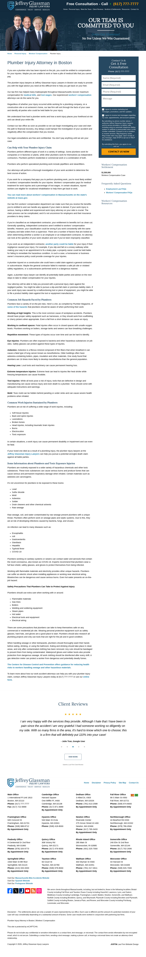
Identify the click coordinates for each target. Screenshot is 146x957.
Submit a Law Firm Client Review (73, 764)
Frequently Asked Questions (116, 183)
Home (65, 9)
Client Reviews (98, 9)
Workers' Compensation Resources (114, 202)
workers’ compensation (80, 95)
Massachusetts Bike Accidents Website (32, 878)
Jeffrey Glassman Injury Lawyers (23, 454)
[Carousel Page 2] (67, 747)
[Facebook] (10, 890)
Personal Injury (74, 9)
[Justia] (21, 890)
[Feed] (33, 890)
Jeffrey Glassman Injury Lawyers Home (28, 5)
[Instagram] (39, 890)
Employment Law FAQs (116, 189)
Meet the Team (86, 9)
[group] (73, 746)
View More (73, 757)
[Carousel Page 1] (61, 747)
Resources (126, 9)
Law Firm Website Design (125, 944)
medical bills (30, 95)
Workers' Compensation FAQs (119, 193)
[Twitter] (15, 890)
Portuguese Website (24, 883)
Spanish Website (22, 881)
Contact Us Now (118, 151)
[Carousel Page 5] (84, 747)
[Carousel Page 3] (73, 747)
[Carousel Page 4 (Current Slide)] (79, 747)
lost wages (46, 95)
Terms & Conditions (127, 146)
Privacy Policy (107, 146)
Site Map (122, 783)
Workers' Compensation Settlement (114, 166)
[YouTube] (27, 890)
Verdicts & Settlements (112, 9)
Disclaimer (96, 783)
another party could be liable (59, 244)
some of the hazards (17, 307)
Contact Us (135, 9)
